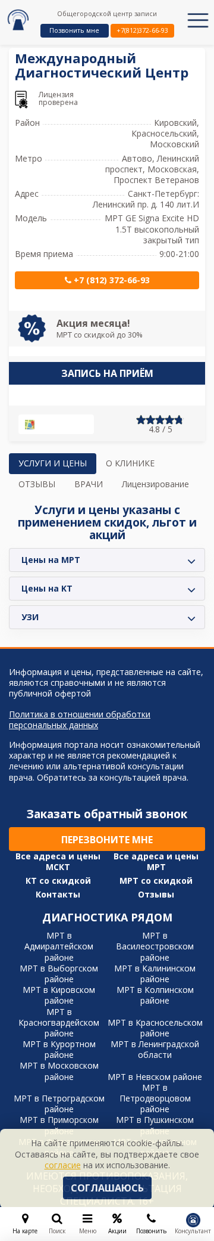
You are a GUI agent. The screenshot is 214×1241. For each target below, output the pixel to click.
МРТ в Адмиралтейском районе (58, 946)
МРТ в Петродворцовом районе (155, 1098)
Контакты (58, 894)
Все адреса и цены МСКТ (57, 861)
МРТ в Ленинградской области (155, 1049)
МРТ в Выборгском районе (59, 974)
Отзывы (156, 894)
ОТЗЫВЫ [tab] (36, 484)
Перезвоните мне (107, 839)
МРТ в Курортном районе (59, 1049)
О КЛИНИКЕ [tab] (130, 463)
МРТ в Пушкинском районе (155, 1125)
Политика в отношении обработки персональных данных (79, 720)
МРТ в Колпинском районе (155, 995)
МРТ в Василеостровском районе (155, 946)
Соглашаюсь (107, 1187)
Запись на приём (107, 373)
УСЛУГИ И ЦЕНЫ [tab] (52, 463)
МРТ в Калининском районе (155, 974)
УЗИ (30, 617)
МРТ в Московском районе (59, 1071)
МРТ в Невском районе (155, 1076)
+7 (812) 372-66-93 (110, 280)
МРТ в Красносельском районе (155, 1028)
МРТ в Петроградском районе (59, 1104)
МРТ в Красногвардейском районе (58, 1022)
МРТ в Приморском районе (59, 1125)
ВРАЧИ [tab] (88, 484)
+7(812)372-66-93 (142, 30)
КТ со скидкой (58, 880)
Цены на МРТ (50, 559)
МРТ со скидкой (156, 880)
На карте (61, 424)
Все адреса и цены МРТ (156, 861)
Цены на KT (47, 588)
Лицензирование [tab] (155, 484)
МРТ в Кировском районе (59, 995)
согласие (63, 1165)
